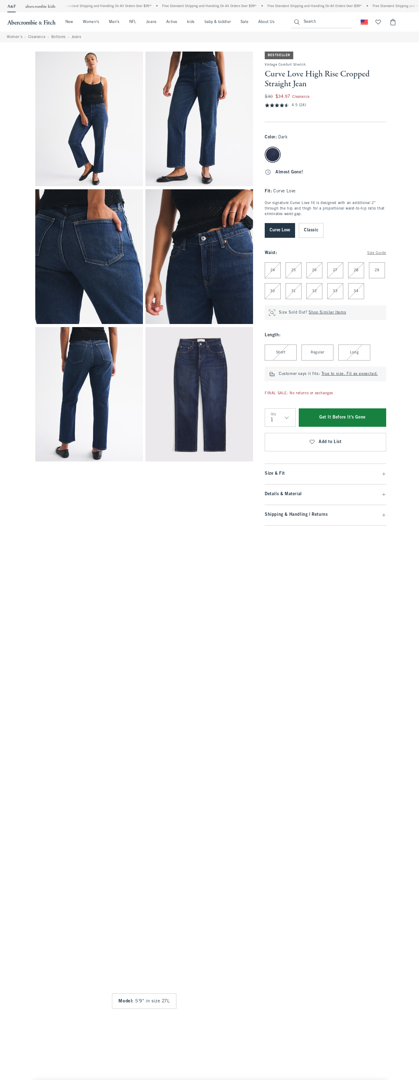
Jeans (151, 22)
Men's (114, 22)
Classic (311, 230)
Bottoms (58, 37)
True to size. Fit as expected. (349, 374)
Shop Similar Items (327, 312)
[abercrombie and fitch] (31, 22)
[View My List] (378, 22)
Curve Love (280, 230)
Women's (91, 22)
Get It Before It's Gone (342, 417)
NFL (132, 22)
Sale (244, 22)
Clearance (36, 37)
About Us (266, 22)
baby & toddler (218, 22)
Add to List (330, 442)
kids (190, 22)
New (69, 22)
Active (171, 22)
